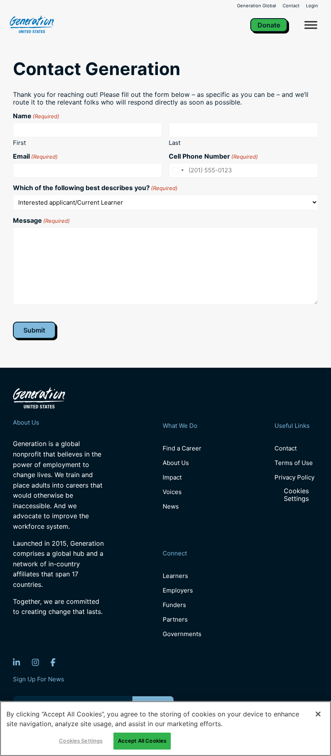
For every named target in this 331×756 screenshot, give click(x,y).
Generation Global (256, 5)
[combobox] (177, 170)
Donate (269, 25)
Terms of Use (293, 463)
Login (312, 5)
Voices (172, 492)
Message (41, 220)
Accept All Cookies (142, 740)
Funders (174, 605)
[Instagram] (35, 662)
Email (35, 156)
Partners (175, 619)
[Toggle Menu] (310, 25)
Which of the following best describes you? (95, 187)
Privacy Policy (294, 477)
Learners (175, 576)
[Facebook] (53, 662)
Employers (178, 590)
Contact (291, 5)
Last (174, 142)
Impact (172, 477)
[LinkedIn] (16, 662)
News (171, 506)
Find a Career (182, 448)
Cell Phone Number (213, 156)
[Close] (318, 714)
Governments (182, 634)
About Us (176, 463)
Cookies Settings (296, 495)
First (19, 142)
